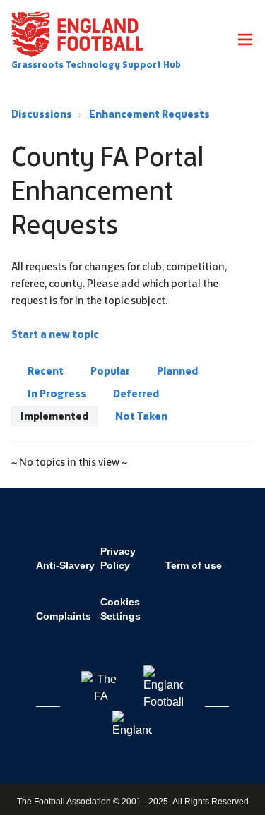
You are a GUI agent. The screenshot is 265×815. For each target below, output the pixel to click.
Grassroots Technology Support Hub (96, 65)
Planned (177, 371)
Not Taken (141, 416)
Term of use (193, 565)
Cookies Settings (120, 609)
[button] (245, 41)
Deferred (136, 393)
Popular (110, 371)
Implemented (54, 416)
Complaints (63, 616)
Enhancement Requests (149, 114)
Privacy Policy (118, 558)
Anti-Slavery (65, 565)
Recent (46, 371)
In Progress (57, 393)
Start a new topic (55, 334)
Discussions (41, 114)
